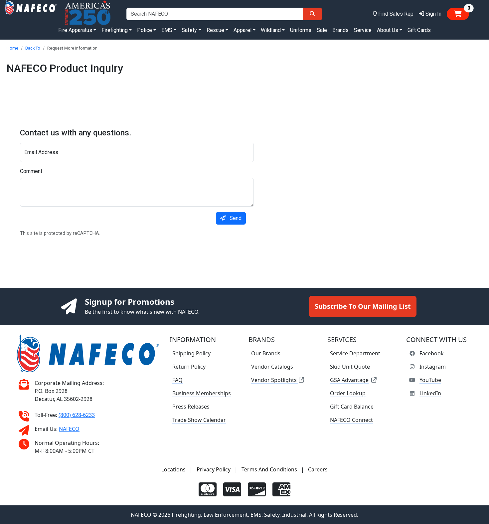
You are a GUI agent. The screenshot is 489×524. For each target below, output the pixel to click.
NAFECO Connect (351, 420)
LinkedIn (430, 393)
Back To (32, 48)
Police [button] (144, 30)
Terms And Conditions (269, 469)
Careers (318, 469)
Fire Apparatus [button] (75, 30)
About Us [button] (387, 30)
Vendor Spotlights (274, 380)
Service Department (355, 353)
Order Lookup (348, 393)
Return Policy (189, 366)
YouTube (430, 380)
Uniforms (300, 30)
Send (236, 218)
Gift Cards (419, 30)
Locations (173, 469)
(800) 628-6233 (77, 415)
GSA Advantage (349, 380)
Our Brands (265, 353)
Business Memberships (201, 393)
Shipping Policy (191, 353)
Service (363, 30)
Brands (340, 30)
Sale (322, 30)
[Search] (312, 14)
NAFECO (69, 429)
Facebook (431, 353)
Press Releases (191, 406)
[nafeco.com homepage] (30, 14)
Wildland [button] (271, 30)
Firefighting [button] (114, 30)
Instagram (432, 366)
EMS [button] (166, 30)
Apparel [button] (242, 30)
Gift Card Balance (352, 406)
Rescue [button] (215, 30)
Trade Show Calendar (199, 420)
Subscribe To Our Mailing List (363, 306)
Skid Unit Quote (350, 366)
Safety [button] (189, 30)
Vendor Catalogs (272, 366)
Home (12, 48)
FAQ (177, 380)
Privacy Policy (214, 469)
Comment (31, 171)
